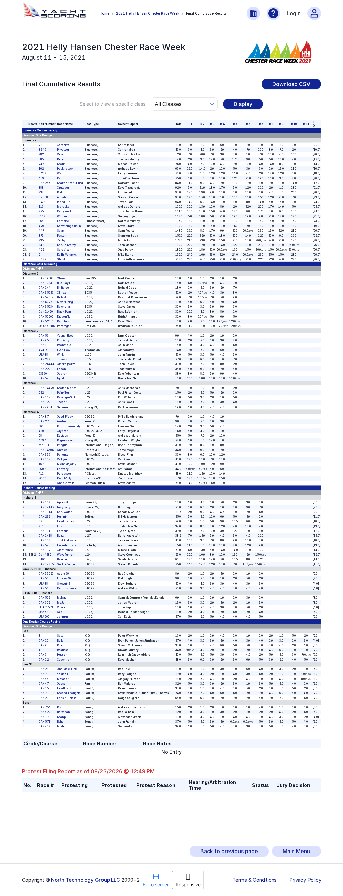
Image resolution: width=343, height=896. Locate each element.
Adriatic (62, 197)
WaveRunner (65, 554)
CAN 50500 (46, 316)
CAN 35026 (46, 292)
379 (41, 235)
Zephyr (61, 240)
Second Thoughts (68, 693)
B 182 (42, 259)
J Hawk (62, 359)
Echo (60, 721)
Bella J (61, 297)
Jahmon (62, 616)
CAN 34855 (46, 564)
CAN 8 (43, 345)
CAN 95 (44, 340)
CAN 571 (44, 721)
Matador (62, 679)
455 (41, 249)
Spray (60, 230)
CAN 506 (44, 597)
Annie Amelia (65, 483)
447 (41, 230)
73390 (43, 373)
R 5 (235, 124)
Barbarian (63, 712)
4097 (42, 440)
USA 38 (43, 354)
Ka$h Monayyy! (67, 254)
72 (40, 483)
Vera (60, 154)
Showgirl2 (63, 583)
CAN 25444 (46, 364)
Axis (60, 612)
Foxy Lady (63, 507)
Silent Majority (66, 464)
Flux (59, 526)
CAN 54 (44, 378)
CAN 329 (44, 402)
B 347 (42, 149)
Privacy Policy (305, 880)
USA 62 (43, 612)
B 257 (42, 173)
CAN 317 (44, 550)
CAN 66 (44, 679)
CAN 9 (43, 645)
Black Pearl (64, 311)
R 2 (202, 124)
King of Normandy (69, 426)
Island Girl (63, 202)
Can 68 (43, 197)
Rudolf (61, 192)
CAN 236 (44, 516)
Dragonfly (63, 316)
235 (41, 240)
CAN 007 (44, 459)
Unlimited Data (66, 545)
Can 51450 (46, 311)
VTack (61, 607)
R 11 (306, 124)
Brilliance (63, 287)
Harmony (63, 469)
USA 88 (43, 583)
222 (41, 392)
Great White (65, 550)
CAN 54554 (46, 297)
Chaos (61, 278)
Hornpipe (63, 221)
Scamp (61, 717)
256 (41, 526)
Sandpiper (63, 249)
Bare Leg (62, 559)
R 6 (248, 124)
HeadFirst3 (64, 688)
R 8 (271, 124)
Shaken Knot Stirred (70, 183)
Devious (62, 435)
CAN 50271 (46, 302)
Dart (60, 178)
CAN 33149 (46, 512)
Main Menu (296, 851)
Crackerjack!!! (66, 364)
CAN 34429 (46, 388)
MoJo (60, 602)
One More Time (67, 669)
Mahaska (63, 206)
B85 (41, 159)
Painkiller (63, 392)
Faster (61, 235)
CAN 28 (44, 669)
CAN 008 (44, 540)
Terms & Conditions (254, 880)
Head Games (65, 521)
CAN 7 (43, 674)
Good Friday (65, 416)
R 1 (190, 124)
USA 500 (44, 616)
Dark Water (64, 512)
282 (41, 154)
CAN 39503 (46, 278)
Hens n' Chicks (66, 698)
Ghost (61, 259)
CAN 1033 (45, 283)
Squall (61, 635)
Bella (60, 640)
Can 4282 (45, 554)
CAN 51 (44, 588)
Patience (63, 454)
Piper (60, 645)
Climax (61, 292)
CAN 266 (44, 183)
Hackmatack (65, 168)
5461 (42, 559)
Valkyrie (62, 459)
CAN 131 (44, 531)
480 (41, 431)
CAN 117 (44, 397)
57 (40, 521)
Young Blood (65, 335)
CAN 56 (44, 335)
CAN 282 (44, 359)
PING (60, 707)
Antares (62, 450)
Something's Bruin (69, 226)
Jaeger (61, 402)
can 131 (44, 445)
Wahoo (61, 173)
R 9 (281, 124)
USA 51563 (46, 607)
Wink (60, 354)
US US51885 (47, 326)
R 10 (294, 124)
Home (104, 13)
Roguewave (64, 440)
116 (41, 206)
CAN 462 (44, 726)
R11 (41, 473)
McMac (61, 597)
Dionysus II (64, 211)
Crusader (63, 187)
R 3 (212, 124)
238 (41, 192)
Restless (62, 650)
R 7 (261, 124)
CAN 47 (44, 683)
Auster (61, 421)
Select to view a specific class (112, 104)
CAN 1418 (45, 535)
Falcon (61, 369)
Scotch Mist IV (66, 388)
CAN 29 (44, 698)
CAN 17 (44, 717)
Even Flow (63, 350)
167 (41, 464)
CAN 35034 (46, 306)
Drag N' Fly (64, 478)
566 (41, 426)
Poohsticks (64, 345)
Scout (61, 164)
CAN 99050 (46, 573)
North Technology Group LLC (85, 880)
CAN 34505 (46, 450)
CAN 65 (44, 688)
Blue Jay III (64, 283)
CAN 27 (44, 421)
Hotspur (62, 531)
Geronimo (63, 145)
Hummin (62, 516)
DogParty (63, 340)
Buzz (60, 535)
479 (41, 226)
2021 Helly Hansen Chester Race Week (147, 13)
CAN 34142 (46, 507)
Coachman (64, 659)
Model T (62, 726)
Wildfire (62, 216)
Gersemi (62, 407)
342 (41, 245)
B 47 (42, 202)
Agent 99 (63, 573)
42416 (43, 350)
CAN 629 (44, 712)
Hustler (61, 654)
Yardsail (62, 674)
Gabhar (62, 373)
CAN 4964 (45, 407)
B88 (41, 187)
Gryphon (62, 431)
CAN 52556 (46, 321)
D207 (42, 469)
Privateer (63, 149)
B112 (42, 216)
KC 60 (42, 478)
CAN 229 (44, 369)
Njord (60, 378)
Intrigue (62, 445)
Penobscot (64, 473)
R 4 (222, 124)
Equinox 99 (64, 578)
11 (40, 650)
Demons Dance (67, 588)
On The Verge (66, 564)
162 (41, 168)
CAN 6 (43, 654)
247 (41, 164)
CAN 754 (44, 707)
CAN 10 (44, 640)
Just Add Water (67, 540)
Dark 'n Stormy (66, 245)
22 (40, 145)
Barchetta (63, 306)
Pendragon (64, 326)
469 (41, 178)
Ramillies (63, 321)
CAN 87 (44, 416)
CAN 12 (44, 659)
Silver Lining (65, 302)
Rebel (60, 159)
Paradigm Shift (66, 397)
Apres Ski (63, 502)
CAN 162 (44, 502)
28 (40, 435)
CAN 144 (45, 287)
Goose (61, 683)
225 (41, 211)
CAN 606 (44, 602)
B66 (41, 221)
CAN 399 (44, 454)
